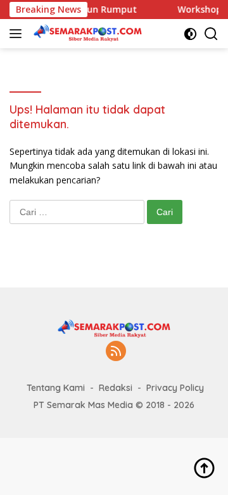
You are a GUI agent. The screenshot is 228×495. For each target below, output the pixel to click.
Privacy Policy (175, 387)
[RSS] (116, 352)
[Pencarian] (211, 33)
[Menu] (18, 33)
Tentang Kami (56, 387)
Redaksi (115, 387)
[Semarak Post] (86, 33)
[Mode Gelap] (190, 33)
